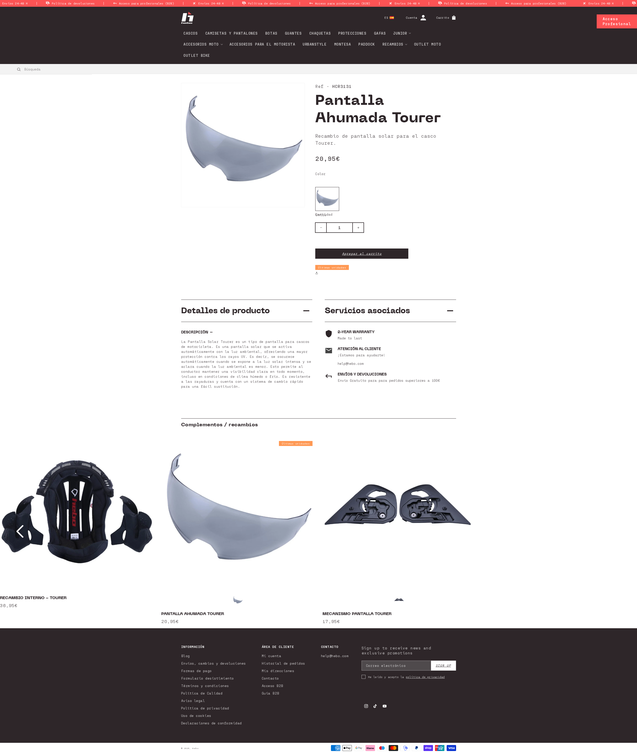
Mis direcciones (278, 671)
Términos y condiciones (205, 686)
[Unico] (327, 199)
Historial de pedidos (283, 663)
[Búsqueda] (19, 69)
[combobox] (46, 69)
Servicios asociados (367, 310)
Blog (185, 656)
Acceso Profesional (617, 21)
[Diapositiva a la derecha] (617, 531)
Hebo (195, 748)
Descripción (194, 332)
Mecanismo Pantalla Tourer (356, 614)
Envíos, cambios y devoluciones (213, 663)
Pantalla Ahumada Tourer (192, 614)
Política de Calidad (202, 693)
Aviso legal (193, 700)
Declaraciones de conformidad (211, 723)
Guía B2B (270, 693)
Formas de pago (196, 671)
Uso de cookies (196, 715)
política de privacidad (425, 677)
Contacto (270, 678)
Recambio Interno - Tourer (33, 598)
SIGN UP (443, 665)
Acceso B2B (272, 686)
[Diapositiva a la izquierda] (20, 531)
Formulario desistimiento (207, 678)
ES (386, 17)
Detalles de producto (225, 310)
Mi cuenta (271, 656)
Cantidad (323, 214)
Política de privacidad (205, 708)
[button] (400, 33)
